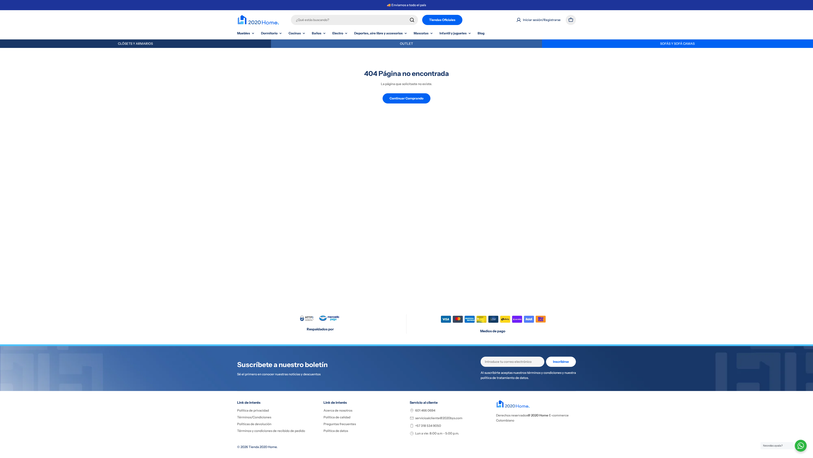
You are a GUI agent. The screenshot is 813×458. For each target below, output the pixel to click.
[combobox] (354, 20)
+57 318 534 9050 (428, 426)
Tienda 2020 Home (263, 447)
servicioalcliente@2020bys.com (438, 418)
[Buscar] (412, 19)
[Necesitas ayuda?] (801, 446)
